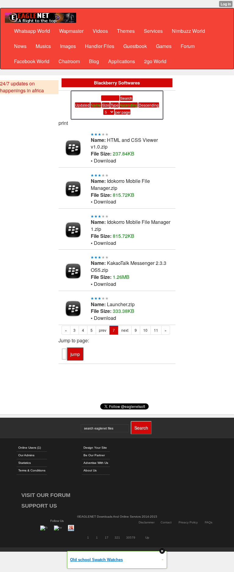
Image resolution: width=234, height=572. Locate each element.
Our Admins (26, 455)
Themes (126, 30)
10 (145, 330)
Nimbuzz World (188, 30)
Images (68, 46)
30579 (130, 537)
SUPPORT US (39, 506)
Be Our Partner (94, 455)
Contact (166, 522)
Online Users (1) (29, 447)
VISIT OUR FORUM (45, 495)
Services (153, 30)
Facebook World (31, 61)
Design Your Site (95, 447)
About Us (90, 470)
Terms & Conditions (31, 470)
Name (96, 105)
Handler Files (99, 46)
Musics (43, 46)
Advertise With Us (95, 462)
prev (102, 330)
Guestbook (135, 46)
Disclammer (146, 522)
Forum (188, 46)
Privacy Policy (188, 522)
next (124, 330)
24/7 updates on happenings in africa (22, 87)
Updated (82, 105)
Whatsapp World (32, 30)
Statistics (24, 462)
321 (117, 537)
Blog (94, 61)
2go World (155, 61)
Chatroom (69, 61)
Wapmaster (71, 30)
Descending (149, 105)
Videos (100, 30)
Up (147, 537)
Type (115, 105)
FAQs (208, 522)
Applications (121, 61)
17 (106, 537)
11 (156, 330)
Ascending (128, 105)
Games (164, 46)
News (20, 46)
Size (105, 105)
